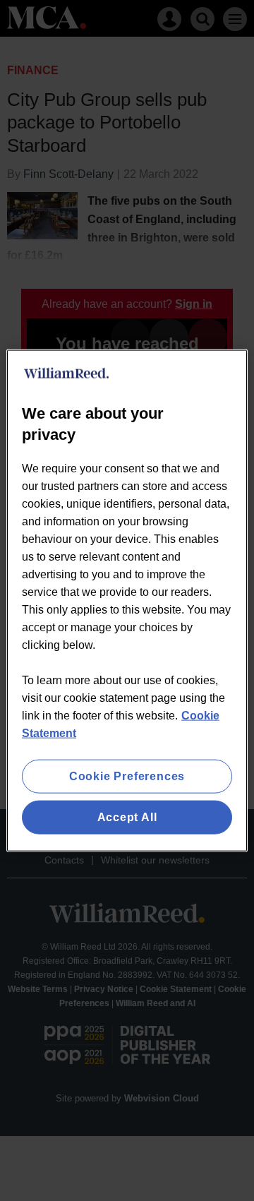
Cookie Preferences (127, 776)
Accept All (127, 817)
